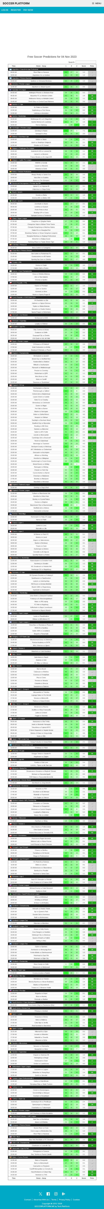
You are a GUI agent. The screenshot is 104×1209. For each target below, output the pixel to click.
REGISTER (16, 10)
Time (13, 66)
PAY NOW (28, 10)
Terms (53, 1200)
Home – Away (41, 66)
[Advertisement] (52, 34)
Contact (27, 1200)
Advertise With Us (41, 1200)
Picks (92, 66)
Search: (72, 62)
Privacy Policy (64, 1200)
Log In (4, 10)
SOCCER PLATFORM (16, 3)
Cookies (76, 1200)
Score (84, 66)
